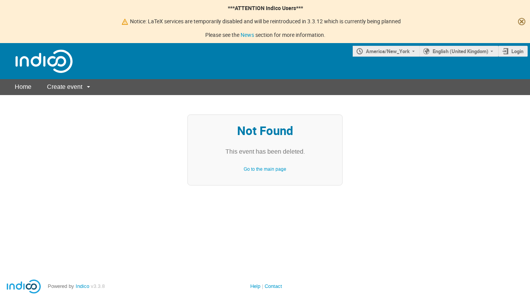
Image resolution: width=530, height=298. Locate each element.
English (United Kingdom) (460, 51)
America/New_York (388, 51)
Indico (82, 286)
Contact (273, 286)
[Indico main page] (36, 61)
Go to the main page (265, 169)
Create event (64, 87)
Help (255, 286)
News (247, 34)
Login (517, 51)
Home (23, 87)
